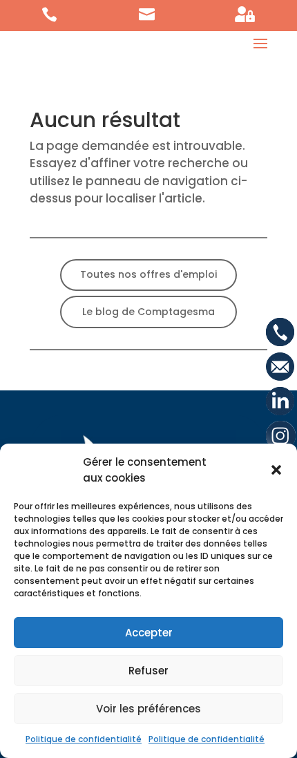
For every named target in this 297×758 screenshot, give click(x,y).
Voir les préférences (148, 708)
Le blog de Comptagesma (148, 312)
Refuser (148, 670)
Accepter (149, 632)
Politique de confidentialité (84, 739)
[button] (276, 470)
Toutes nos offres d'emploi (148, 274)
